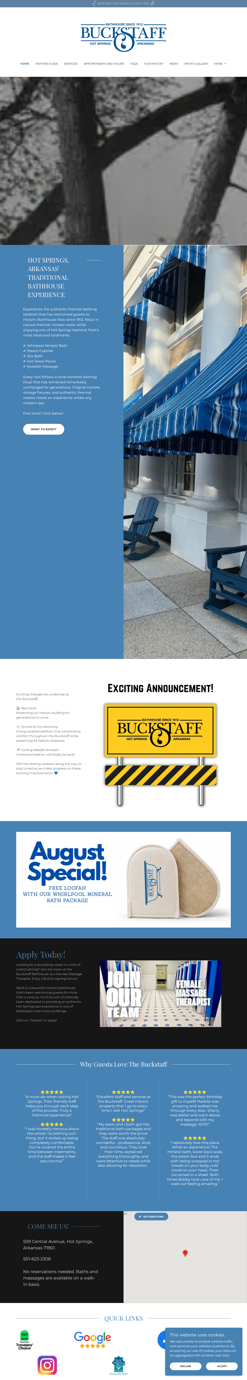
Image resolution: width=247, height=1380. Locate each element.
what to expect (44, 429)
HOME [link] (24, 63)
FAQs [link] (134, 63)
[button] (220, 63)
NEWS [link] (174, 63)
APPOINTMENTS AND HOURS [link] (104, 63)
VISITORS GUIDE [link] (46, 63)
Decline (185, 1366)
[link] (124, 37)
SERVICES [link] (71, 63)
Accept (222, 1366)
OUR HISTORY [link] (153, 63)
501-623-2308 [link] (37, 1258)
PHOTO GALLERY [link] (196, 63)
